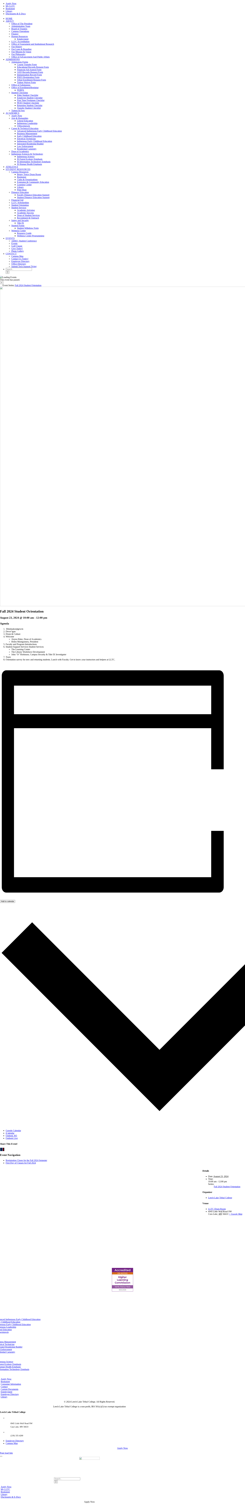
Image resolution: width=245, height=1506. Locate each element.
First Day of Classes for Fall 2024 (21, 1163)
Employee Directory (15, 1441)
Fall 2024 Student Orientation (227, 1186)
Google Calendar (13, 1130)
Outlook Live (12, 1138)
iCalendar (10, 1133)
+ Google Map (235, 1214)
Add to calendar (7, 901)
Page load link (6, 1453)
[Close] (1, 1456)
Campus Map (12, 1443)
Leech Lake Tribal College (220, 1197)
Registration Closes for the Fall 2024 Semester (26, 1160)
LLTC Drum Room (217, 1209)
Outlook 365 (11, 1135)
